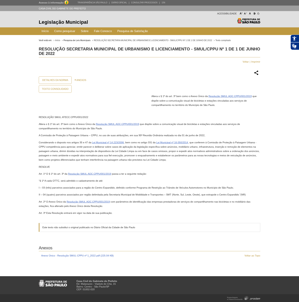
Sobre (84, 31)
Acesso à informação (51, 2)
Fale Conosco (103, 31)
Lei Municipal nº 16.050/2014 (172, 142)
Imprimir (255, 61)
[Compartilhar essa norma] (256, 74)
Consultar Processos (144, 2)
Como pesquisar (64, 31)
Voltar (246, 61)
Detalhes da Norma (55, 80)
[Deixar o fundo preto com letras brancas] (254, 13)
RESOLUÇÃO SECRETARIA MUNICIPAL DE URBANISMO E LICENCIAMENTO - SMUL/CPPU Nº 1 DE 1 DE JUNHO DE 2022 (153, 40)
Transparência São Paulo (92, 2)
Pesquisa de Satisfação (132, 31)
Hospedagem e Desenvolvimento (243, 298)
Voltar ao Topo (252, 255)
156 (163, 2)
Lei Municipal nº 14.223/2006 (108, 142)
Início (45, 31)
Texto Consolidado (55, 88)
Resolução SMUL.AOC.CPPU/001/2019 (230, 96)
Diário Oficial (119, 2)
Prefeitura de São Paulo (248, 22)
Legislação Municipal (63, 22)
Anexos (81, 80)
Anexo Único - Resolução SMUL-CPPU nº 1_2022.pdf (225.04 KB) (77, 255)
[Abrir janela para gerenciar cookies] (258, 13)
